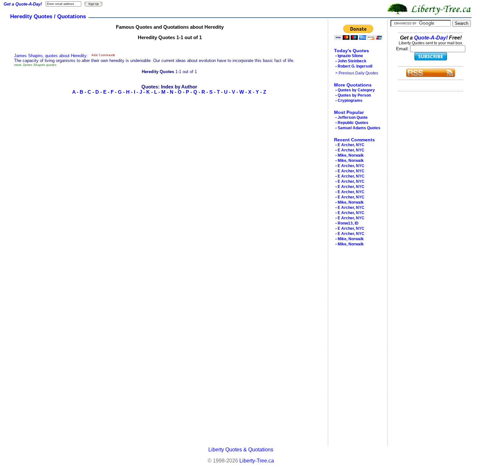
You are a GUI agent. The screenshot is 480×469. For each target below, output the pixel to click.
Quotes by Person (354, 95)
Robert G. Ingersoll (355, 66)
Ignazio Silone (350, 56)
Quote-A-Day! (431, 37)
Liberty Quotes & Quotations (240, 449)
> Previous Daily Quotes (356, 73)
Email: (403, 48)
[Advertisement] (356, 348)
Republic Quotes (353, 122)
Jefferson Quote (353, 117)
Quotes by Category (356, 90)
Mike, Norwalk (351, 155)
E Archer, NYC (351, 145)
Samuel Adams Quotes (359, 128)
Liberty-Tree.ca (256, 460)
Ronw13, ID (348, 223)
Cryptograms (350, 100)
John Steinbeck (352, 61)
